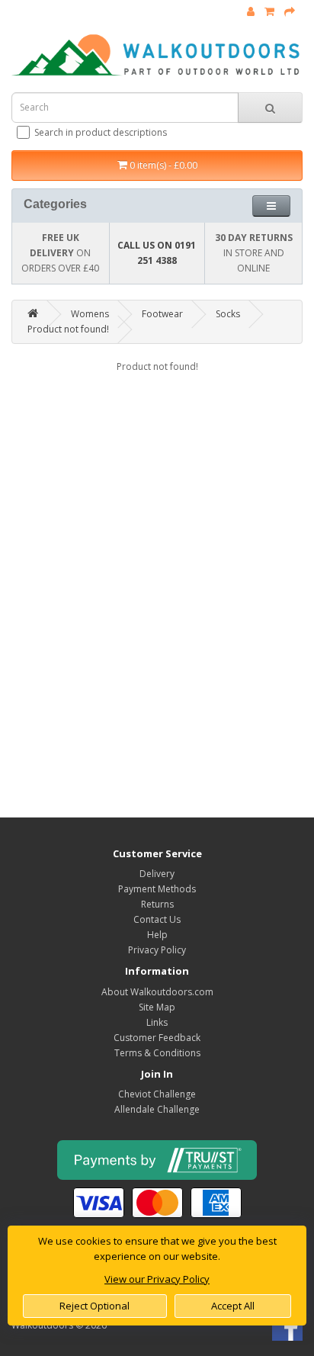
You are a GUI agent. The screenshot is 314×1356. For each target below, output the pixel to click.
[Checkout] (289, 11)
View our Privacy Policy (157, 1279)
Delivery (157, 873)
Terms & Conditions (157, 1052)
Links (157, 1022)
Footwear (162, 313)
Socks (228, 313)
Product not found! (68, 329)
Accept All (233, 1306)
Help (157, 934)
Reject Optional (94, 1306)
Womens (90, 313)
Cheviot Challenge (157, 1094)
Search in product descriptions (100, 132)
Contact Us (157, 919)
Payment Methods (157, 888)
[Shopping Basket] (269, 11)
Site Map (157, 1007)
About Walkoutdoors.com (157, 991)
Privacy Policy (157, 949)
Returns (157, 904)
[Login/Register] (251, 11)
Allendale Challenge (157, 1109)
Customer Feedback (157, 1037)
